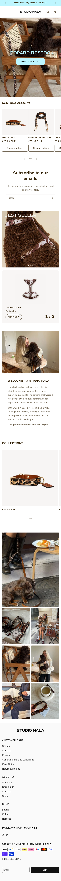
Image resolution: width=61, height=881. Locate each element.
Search (6, 746)
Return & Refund (11, 769)
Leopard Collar (8, 138)
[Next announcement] (56, 3)
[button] (6, 12)
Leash (5, 810)
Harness (6, 819)
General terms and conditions (18, 759)
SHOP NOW (14, 317)
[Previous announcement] (5, 3)
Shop (5, 796)
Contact (6, 750)
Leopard (7, 509)
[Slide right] (37, 159)
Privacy (6, 755)
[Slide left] (24, 159)
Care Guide (8, 764)
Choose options (15, 148)
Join (45, 870)
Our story (7, 782)
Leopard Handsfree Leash (39, 138)
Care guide (8, 787)
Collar (5, 814)
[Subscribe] (52, 198)
